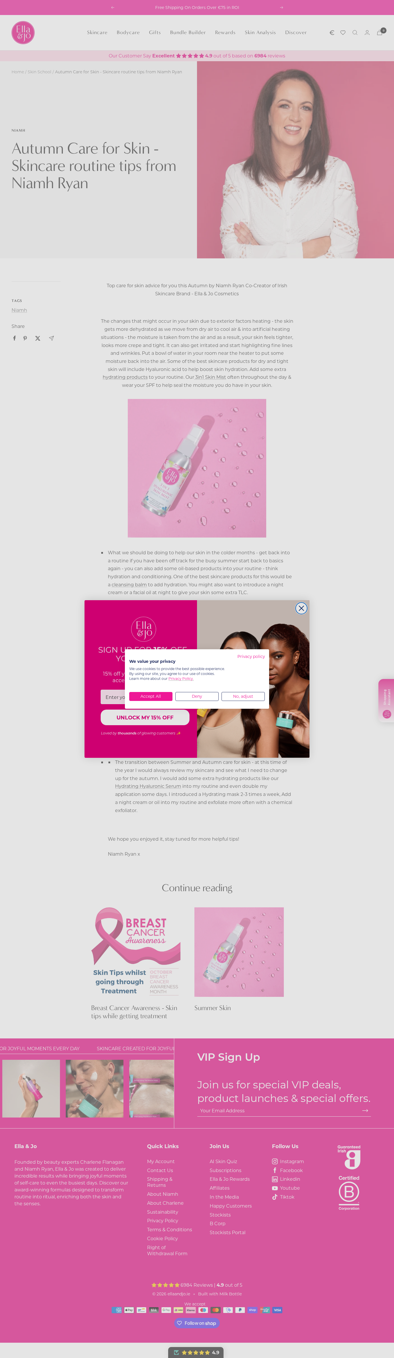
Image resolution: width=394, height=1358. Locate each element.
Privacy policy (251, 656)
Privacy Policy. (181, 678)
